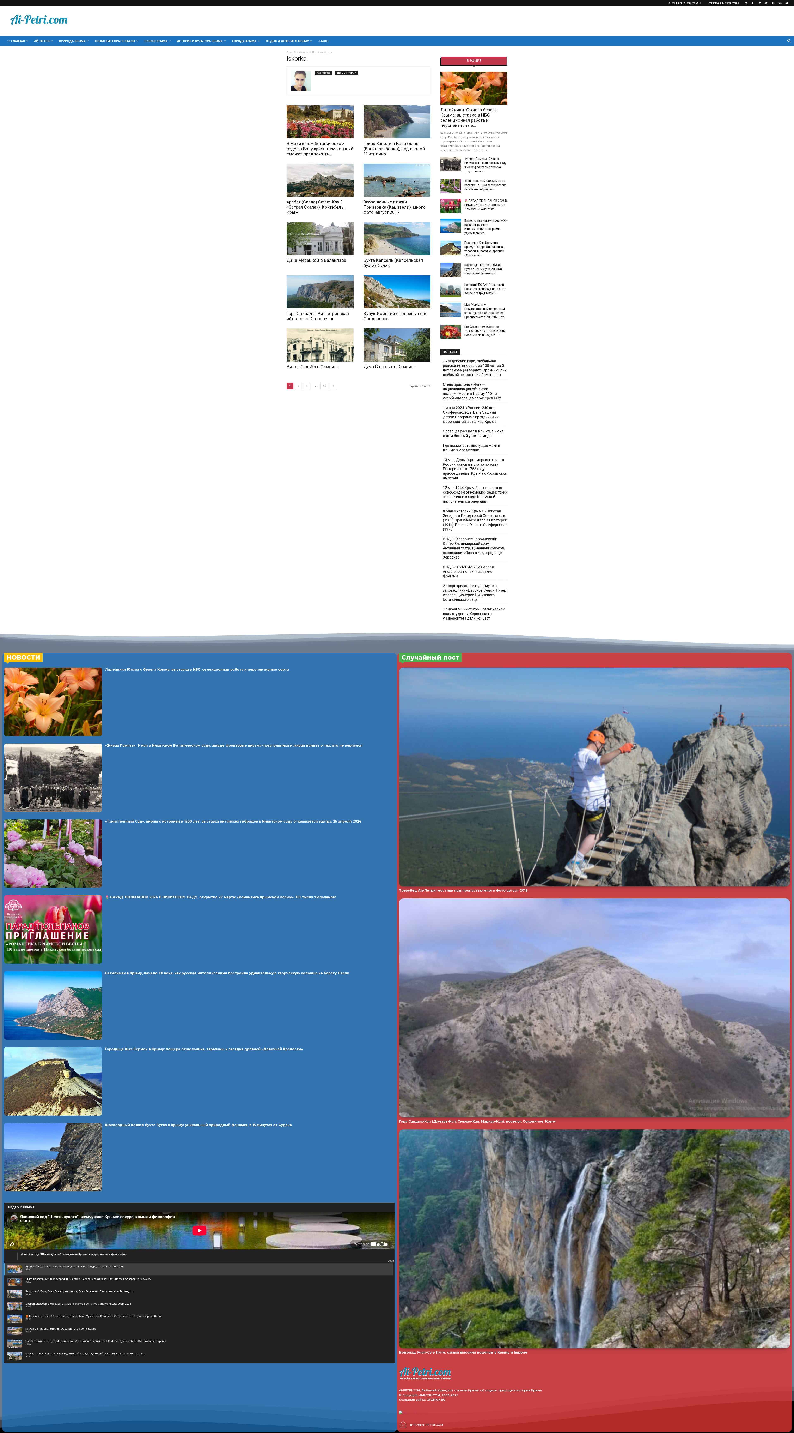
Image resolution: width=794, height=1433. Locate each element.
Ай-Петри (42, 41)
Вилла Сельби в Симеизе (313, 366)
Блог (325, 41)
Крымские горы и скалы (115, 41)
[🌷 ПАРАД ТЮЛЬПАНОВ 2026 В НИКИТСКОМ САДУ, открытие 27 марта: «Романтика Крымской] (450, 206)
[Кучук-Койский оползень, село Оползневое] (397, 291)
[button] (789, 41)
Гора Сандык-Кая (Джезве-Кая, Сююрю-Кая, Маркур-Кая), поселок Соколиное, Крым (477, 1121)
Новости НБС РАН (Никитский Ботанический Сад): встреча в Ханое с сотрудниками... (485, 289)
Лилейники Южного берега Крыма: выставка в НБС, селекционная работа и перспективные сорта (197, 669)
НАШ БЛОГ (450, 352)
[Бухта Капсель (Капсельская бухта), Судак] (397, 238)
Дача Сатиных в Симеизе (390, 366)
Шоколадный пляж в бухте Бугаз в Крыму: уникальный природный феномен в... (483, 269)
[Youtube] (787, 3)
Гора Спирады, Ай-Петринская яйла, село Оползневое (318, 316)
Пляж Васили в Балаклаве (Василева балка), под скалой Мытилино (394, 148)
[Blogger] (746, 3)
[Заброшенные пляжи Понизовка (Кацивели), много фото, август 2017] (397, 180)
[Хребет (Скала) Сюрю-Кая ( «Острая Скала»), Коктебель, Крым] (320, 180)
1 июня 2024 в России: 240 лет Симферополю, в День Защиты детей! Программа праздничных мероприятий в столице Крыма (471, 415)
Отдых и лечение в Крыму (287, 41)
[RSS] (766, 3)
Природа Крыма (72, 41)
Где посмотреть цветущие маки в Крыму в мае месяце (471, 447)
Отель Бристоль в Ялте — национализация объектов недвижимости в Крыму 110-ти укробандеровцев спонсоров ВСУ (472, 391)
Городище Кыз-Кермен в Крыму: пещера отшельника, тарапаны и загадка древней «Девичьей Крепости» (204, 1049)
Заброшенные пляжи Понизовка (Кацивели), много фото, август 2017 (395, 207)
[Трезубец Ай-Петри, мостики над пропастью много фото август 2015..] (594, 777)
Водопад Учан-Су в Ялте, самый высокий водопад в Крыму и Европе (463, 1352)
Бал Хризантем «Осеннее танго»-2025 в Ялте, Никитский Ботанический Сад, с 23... (485, 331)
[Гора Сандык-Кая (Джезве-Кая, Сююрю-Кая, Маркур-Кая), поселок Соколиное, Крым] (594, 1007)
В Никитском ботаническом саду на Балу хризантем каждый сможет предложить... (320, 148)
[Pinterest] (759, 3)
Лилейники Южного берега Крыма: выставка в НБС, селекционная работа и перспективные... (468, 117)
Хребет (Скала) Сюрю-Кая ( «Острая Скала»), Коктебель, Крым (315, 207)
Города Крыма (244, 41)
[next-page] (333, 386)
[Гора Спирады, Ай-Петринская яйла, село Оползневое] (320, 291)
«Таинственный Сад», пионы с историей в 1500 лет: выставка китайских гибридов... (485, 185)
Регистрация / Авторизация (723, 2)
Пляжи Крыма (155, 41)
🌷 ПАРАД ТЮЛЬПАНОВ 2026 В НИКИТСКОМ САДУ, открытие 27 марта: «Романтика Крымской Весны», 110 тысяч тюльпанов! (220, 897)
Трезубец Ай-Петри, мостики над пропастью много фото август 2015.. (464, 890)
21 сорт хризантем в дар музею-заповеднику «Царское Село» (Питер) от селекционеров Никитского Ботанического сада (475, 593)
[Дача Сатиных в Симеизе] (397, 345)
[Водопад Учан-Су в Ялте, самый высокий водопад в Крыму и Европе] (594, 1238)
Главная (17, 41)
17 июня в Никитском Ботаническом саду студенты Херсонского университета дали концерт (474, 613)
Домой (291, 52)
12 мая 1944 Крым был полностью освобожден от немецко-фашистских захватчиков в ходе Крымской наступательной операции (475, 494)
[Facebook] (753, 3)
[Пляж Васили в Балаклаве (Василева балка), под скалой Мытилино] (397, 121)
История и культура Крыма (200, 41)
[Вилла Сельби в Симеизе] (320, 345)
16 (324, 386)
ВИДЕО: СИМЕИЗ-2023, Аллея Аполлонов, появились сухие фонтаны (468, 571)
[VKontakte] (780, 3)
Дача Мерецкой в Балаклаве (316, 260)
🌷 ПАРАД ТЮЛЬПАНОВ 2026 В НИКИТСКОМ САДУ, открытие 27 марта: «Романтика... (485, 205)
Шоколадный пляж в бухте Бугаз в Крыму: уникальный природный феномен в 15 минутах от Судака (198, 1125)
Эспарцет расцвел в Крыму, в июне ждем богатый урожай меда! (473, 433)
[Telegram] (773, 3)
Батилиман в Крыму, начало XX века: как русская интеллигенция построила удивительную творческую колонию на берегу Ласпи (227, 973)
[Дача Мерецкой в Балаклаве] (320, 238)
